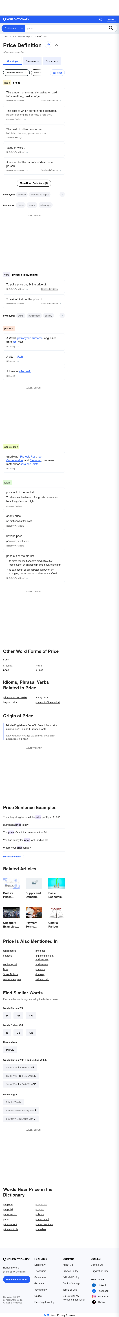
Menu (111, 19)
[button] (101, 19)
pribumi (39, 1214)
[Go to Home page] (16, 19)
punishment (34, 315)
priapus (39, 1209)
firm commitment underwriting (44, 957)
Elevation (35, 460)
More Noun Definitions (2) (34, 183)
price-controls (10, 1229)
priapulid (8, 1209)
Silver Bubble (10, 974)
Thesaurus (40, 1271)
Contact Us (97, 1264)
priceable (40, 1229)
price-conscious (44, 1224)
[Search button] (112, 28)
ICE (31, 1032)
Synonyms (32, 61)
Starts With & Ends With (20, 1067)
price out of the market (15, 697)
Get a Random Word (16, 1279)
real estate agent (12, 979)
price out (40, 969)
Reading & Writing (44, 1302)
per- (17, 729)
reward (32, 205)
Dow (5, 969)
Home (6, 36)
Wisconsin (25, 371)
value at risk (42, 979)
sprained (25, 464)
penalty (48, 315)
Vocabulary (40, 1289)
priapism (8, 1204)
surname (37, 338)
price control (42, 1219)
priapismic (41, 1204)
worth (21, 315)
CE (18, 1032)
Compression (14, 460)
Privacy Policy (70, 1271)
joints (35, 464)
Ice (40, 456)
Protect (24, 456)
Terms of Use (70, 1289)
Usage (38, 1296)
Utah (20, 356)
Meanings (12, 61)
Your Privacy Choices (63, 1315)
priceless (40, 950)
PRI (31, 1015)
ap (14, 342)
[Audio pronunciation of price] (48, 44)
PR (18, 1015)
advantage (45, 205)
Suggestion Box (99, 1271)
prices (39, 670)
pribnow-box (10, 1214)
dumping (40, 974)
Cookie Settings (71, 1283)
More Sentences (12, 856)
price (10, 1049)
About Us (68, 1264)
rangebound (9, 950)
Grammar (39, 1283)
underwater (41, 964)
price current (10, 1224)
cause (21, 205)
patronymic (24, 338)
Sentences (52, 61)
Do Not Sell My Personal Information (74, 1297)
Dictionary (10, 28)
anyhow (22, 194)
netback (7, 955)
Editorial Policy (71, 1277)
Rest (33, 456)
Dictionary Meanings (21, 36)
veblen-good (10, 964)
